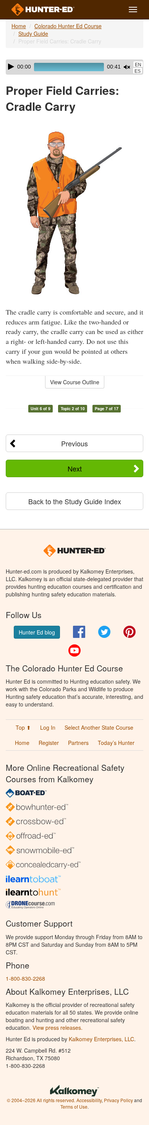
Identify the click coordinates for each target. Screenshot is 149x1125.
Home (18, 26)
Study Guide (33, 33)
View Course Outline (74, 382)
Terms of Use (73, 1106)
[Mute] (127, 67)
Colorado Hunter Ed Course (68, 26)
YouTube (74, 650)
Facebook (79, 632)
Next (75, 468)
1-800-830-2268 (25, 978)
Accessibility (89, 1100)
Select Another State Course (99, 727)
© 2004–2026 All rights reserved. (41, 1100)
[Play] (11, 67)
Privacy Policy (118, 1100)
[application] (74, 67)
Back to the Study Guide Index (74, 501)
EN (138, 64)
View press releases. (57, 1027)
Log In (47, 727)
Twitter (104, 632)
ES (137, 71)
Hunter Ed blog (37, 632)
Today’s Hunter (116, 742)
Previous (74, 443)
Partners (78, 742)
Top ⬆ (23, 727)
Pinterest (129, 632)
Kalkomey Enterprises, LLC (101, 1039)
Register (49, 742)
